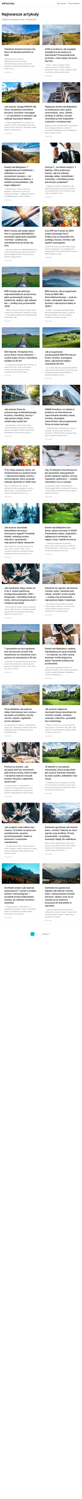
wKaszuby (8, 3)
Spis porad (61, 3)
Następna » (46, 934)
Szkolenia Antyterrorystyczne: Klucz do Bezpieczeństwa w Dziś (20, 52)
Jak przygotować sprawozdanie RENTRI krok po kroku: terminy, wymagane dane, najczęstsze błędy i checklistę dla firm (60, 358)
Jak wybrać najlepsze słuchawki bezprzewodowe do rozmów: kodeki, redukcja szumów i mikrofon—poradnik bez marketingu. (60, 715)
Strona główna (74, 3)
